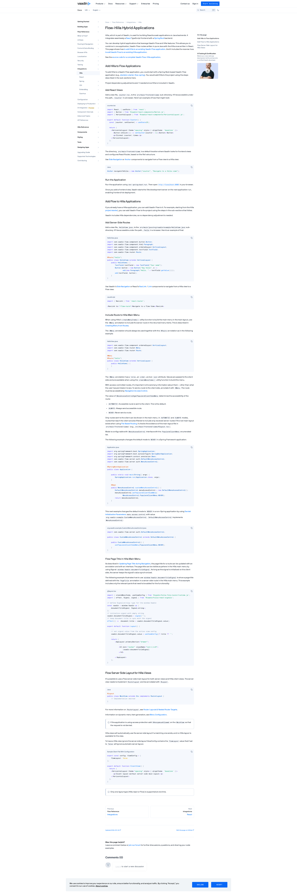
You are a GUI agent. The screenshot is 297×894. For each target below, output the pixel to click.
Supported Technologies (86, 156)
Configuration (82, 99)
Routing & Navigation (85, 44)
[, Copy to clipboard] (191, 105)
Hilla (80, 73)
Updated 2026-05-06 (112, 830)
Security (80, 60)
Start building (210, 4)
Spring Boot (159, 38)
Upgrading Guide (83, 152)
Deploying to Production (86, 104)
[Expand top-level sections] (96, 19)
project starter (111, 210)
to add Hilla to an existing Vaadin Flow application (144, 49)
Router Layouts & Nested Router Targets (160, 710)
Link (150, 286)
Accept (219, 885)
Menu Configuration (158, 715)
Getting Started (83, 21)
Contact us (185, 4)
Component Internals (85, 112)
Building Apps (82, 27)
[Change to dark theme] (218, 10)
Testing (80, 65)
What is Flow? (82, 36)
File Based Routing (129, 424)
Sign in (195, 4)
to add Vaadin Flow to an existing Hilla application (126, 52)
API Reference (82, 120)
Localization (82, 56)
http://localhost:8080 (168, 185)
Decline (200, 885)
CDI (80, 85)
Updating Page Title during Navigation (135, 564)
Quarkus (82, 93)
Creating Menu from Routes (117, 326)
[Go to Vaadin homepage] (84, 4)
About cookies (102, 886)
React (81, 77)
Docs (110, 4)
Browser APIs (82, 52)
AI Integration (82, 108)
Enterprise (145, 4)
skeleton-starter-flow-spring (132, 75)
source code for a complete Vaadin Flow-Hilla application (136, 57)
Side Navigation (115, 159)
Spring (81, 81)
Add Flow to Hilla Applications (208, 42)
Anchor (128, 159)
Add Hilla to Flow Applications (208, 38)
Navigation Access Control (136, 391)
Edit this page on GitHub (184, 830)
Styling (80, 137)
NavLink (142, 286)
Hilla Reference (83, 127)
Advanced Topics (83, 116)
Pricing (156, 4)
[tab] (111, 105)
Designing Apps (83, 147)
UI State (80, 40)
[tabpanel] (149, 127)
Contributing (82, 160)
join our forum (134, 845)
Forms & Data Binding (85, 48)
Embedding (83, 89)
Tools (79, 142)
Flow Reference (83, 32)
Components (82, 132)
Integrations (82, 69)
